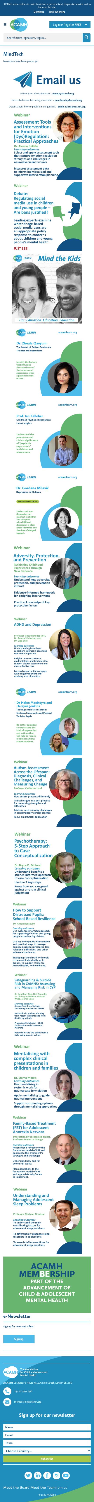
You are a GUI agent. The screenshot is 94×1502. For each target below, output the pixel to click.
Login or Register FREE (67, 25)
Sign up (19, 1339)
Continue (39, 11)
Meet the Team (43, 1487)
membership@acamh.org (27, 1401)
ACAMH (51, 1494)
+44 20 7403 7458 (23, 1391)
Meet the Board (16, 1487)
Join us (61, 1487)
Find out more (57, 11)
